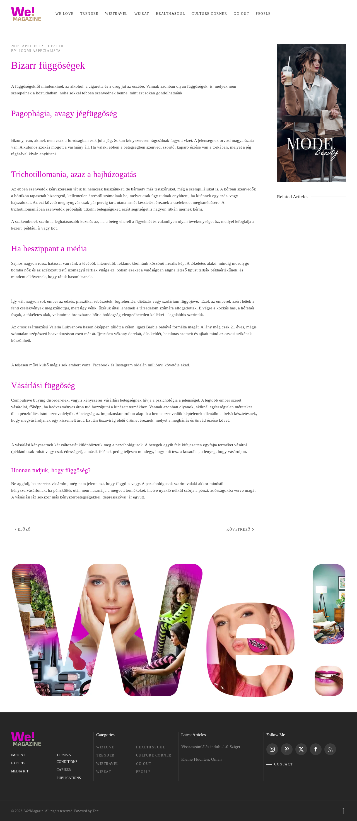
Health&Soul (170, 14)
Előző (24, 529)
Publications (69, 778)
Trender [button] (89, 14)
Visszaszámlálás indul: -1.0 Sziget (210, 746)
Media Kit (19, 771)
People (143, 772)
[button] (343, 810)
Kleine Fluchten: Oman (201, 759)
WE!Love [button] (65, 14)
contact (283, 764)
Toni (96, 811)
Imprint (18, 755)
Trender (105, 755)
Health (56, 46)
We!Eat (141, 14)
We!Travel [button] (116, 14)
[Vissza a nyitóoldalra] (26, 14)
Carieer (64, 770)
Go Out (241, 14)
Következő (238, 529)
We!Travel (107, 764)
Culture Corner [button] (209, 14)
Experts (18, 763)
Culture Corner (154, 755)
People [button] (263, 14)
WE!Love (105, 747)
